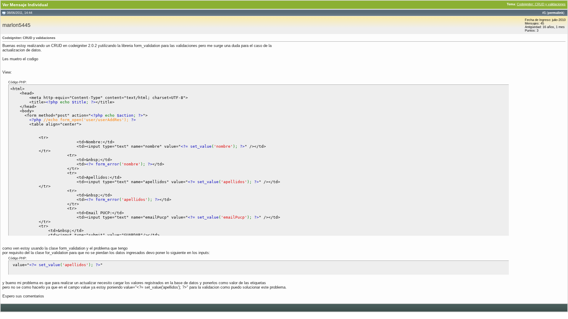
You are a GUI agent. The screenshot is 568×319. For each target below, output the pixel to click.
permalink (555, 12)
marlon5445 (16, 25)
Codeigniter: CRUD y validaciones (541, 4)
